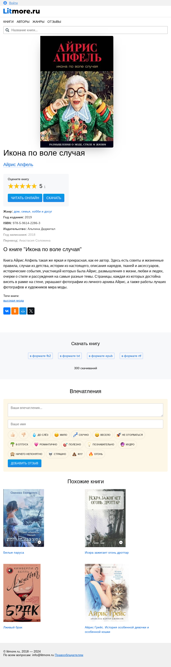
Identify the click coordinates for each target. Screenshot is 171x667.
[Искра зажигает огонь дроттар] (105, 546)
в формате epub (101, 356)
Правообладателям (69, 655)
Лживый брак (12, 627)
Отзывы (54, 21)
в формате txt (70, 356)
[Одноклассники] (14, 311)
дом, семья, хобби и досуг (33, 211)
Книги (8, 21)
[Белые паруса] (23, 546)
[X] (31, 311)
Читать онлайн (25, 198)
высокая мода (13, 300)
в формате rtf (131, 356)
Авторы (23, 21)
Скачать (53, 198)
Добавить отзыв (24, 463)
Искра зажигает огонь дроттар (107, 552)
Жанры (38, 21)
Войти (13, 3)
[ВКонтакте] (6, 311)
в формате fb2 (40, 356)
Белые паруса (13, 552)
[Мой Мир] (22, 311)
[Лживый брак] (22, 621)
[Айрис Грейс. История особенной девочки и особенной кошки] (107, 621)
